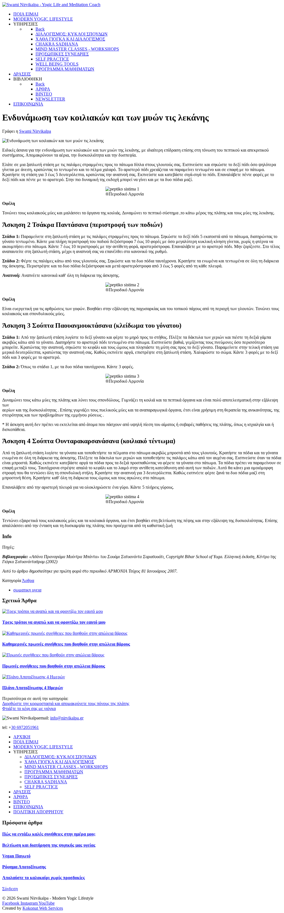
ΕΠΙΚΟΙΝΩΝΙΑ (28, 806)
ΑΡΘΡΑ (20, 796)
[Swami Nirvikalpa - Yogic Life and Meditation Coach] (51, 4)
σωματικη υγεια (27, 590)
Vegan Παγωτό (16, 856)
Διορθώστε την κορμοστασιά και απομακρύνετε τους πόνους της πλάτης (65, 703)
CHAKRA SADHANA (45, 781)
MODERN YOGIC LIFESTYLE (43, 746)
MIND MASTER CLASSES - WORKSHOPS (66, 766)
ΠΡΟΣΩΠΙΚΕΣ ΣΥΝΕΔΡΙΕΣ (51, 776)
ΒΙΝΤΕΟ (21, 801)
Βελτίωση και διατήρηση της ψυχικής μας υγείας (48, 845)
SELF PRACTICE (41, 786)
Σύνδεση (10, 888)
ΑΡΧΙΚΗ (22, 736)
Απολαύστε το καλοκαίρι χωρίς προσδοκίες (43, 877)
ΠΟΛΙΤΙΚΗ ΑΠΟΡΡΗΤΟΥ (38, 811)
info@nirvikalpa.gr (66, 718)
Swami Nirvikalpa (35, 131)
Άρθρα (28, 580)
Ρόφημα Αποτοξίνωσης (24, 866)
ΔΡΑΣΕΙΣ (22, 791)
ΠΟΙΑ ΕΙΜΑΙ (25, 741)
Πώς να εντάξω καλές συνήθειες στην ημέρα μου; (48, 834)
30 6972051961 (25, 727)
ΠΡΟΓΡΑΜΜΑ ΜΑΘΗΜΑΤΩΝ (53, 771)
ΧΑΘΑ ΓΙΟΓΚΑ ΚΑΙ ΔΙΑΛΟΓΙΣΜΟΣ (59, 761)
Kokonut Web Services (42, 908)
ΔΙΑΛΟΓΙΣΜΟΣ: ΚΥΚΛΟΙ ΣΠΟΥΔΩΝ (60, 756)
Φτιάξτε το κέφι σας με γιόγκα (29, 708)
